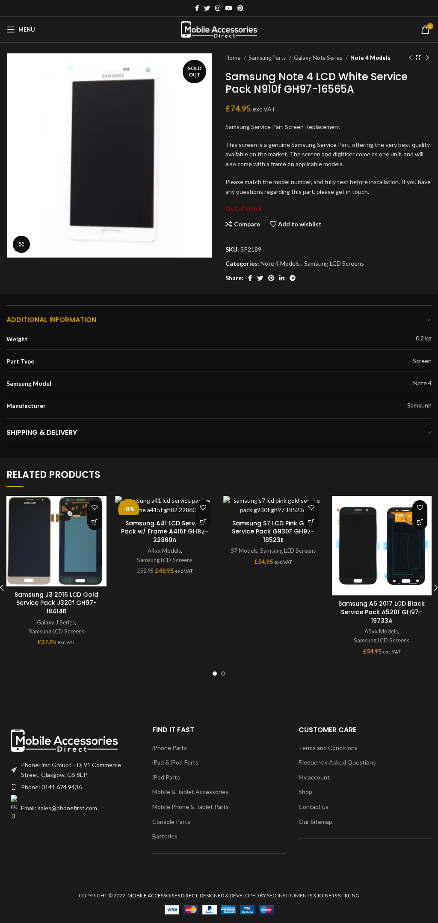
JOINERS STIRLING (338, 895)
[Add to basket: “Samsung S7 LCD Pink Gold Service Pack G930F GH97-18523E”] (311, 522)
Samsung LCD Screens (334, 263)
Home (233, 57)
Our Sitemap (315, 821)
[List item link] (73, 787)
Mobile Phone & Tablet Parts (190, 806)
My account (314, 777)
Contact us (313, 806)
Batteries (165, 836)
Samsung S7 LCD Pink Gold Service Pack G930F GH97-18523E (273, 531)
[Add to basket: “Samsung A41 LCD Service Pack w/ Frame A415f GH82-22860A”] (202, 522)
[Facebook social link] (196, 8)
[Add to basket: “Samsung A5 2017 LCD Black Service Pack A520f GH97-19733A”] (419, 522)
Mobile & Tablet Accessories (190, 791)
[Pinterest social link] (240, 8)
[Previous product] (410, 58)
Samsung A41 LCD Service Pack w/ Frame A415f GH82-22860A (164, 531)
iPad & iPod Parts (175, 762)
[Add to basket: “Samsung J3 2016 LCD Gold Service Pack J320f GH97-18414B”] (94, 522)
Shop (305, 791)
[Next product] (427, 58)
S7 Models (244, 550)
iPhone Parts (169, 747)
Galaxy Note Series (318, 57)
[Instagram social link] (218, 8)
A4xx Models (164, 550)
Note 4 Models (370, 57)
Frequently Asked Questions (337, 762)
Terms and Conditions (328, 747)
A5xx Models (381, 631)
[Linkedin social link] (282, 278)
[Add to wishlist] (94, 507)
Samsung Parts (268, 57)
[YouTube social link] (229, 8)
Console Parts (171, 821)
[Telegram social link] (292, 278)
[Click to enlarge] (21, 244)
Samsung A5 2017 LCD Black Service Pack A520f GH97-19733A (381, 611)
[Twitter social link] (207, 8)
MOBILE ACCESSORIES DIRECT (162, 895)
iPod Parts (166, 777)
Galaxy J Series (56, 622)
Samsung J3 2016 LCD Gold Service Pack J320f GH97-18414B (56, 602)
